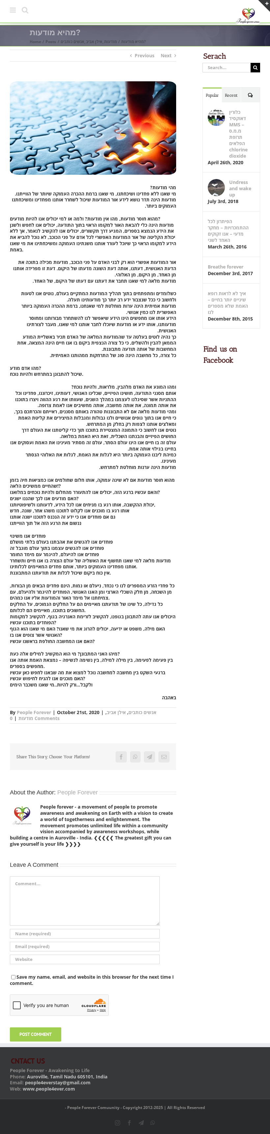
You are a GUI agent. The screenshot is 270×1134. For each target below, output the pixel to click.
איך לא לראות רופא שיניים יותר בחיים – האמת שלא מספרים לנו (228, 302)
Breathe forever (225, 267)
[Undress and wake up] (216, 182)
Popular (212, 95)
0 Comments (35, 718)
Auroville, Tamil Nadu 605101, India (67, 1076)
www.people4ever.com (49, 1089)
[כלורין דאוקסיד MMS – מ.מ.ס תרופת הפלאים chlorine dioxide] (216, 112)
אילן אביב (116, 712)
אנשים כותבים (142, 712)
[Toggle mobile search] (25, 10)
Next (166, 55)
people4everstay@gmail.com (58, 1082)
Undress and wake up (240, 188)
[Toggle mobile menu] (13, 10)
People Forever (34, 712)
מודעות (25, 718)
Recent (231, 95)
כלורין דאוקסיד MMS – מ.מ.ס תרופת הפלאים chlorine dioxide (238, 134)
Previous (144, 55)
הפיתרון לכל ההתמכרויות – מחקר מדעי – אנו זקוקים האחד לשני (228, 230)
